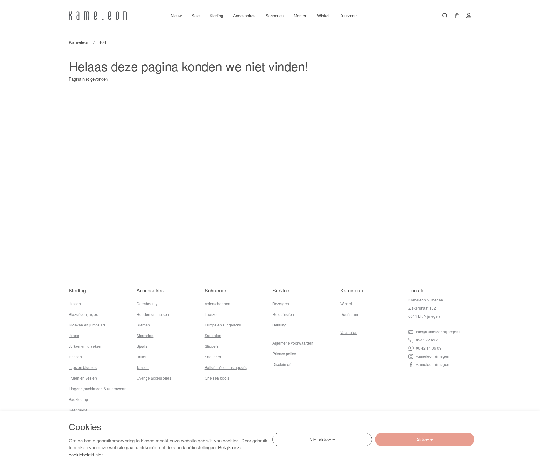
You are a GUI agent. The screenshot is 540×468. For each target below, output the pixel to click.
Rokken (75, 356)
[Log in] (466, 15)
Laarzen (212, 314)
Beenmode (78, 409)
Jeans (74, 335)
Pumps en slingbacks (223, 324)
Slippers (212, 346)
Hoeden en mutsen (153, 314)
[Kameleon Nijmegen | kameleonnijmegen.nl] (98, 15)
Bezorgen (280, 303)
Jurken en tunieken (85, 346)
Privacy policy (284, 353)
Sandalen (213, 335)
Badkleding (78, 399)
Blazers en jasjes (83, 314)
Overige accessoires (154, 378)
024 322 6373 (427, 339)
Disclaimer (281, 364)
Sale (196, 15)
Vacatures (348, 332)
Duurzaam (348, 15)
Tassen (143, 367)
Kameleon (79, 42)
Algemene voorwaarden (292, 343)
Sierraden (145, 335)
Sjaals (142, 346)
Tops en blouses (83, 367)
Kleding (216, 15)
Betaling (279, 324)
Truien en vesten (83, 378)
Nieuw (176, 15)
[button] (455, 16)
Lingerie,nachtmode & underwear (97, 388)
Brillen (142, 356)
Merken (300, 15)
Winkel (323, 15)
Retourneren (283, 314)
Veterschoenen (217, 303)
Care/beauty (147, 303)
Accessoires (244, 15)
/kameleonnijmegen (432, 356)
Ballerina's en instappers (226, 367)
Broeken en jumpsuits (87, 324)
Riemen (143, 324)
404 (102, 42)
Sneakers (213, 356)
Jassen (75, 303)
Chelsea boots (217, 378)
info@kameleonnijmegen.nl (438, 331)
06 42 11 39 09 (428, 348)
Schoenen (275, 15)
